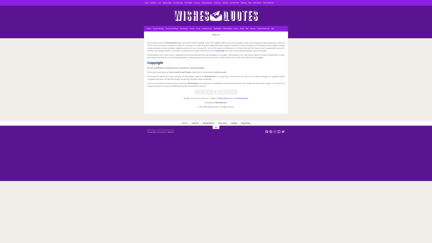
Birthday (153, 3)
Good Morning (178, 3)
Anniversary (184, 28)
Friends (192, 28)
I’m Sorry (197, 3)
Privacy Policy (242, 98)
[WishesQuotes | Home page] (216, 15)
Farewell (225, 3)
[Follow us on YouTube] (279, 131)
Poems (235, 28)
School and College (171, 28)
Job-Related (217, 28)
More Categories (268, 3)
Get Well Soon (234, 3)
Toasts (242, 28)
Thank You (217, 3)
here (261, 57)
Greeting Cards (207, 28)
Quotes (149, 28)
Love (159, 3)
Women (252, 28)
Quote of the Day (158, 28)
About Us (185, 123)
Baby (250, 3)
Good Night (188, 3)
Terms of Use (223, 98)
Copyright (234, 123)
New (272, 28)
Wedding (244, 3)
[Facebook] (266, 131)
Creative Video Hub (263, 28)
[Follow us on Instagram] (275, 131)
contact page (219, 51)
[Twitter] (283, 131)
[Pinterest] (270, 131)
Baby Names (257, 3)
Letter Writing (227, 28)
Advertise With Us (208, 123)
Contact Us (195, 123)
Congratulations (207, 3)
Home (147, 3)
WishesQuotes (161, 132)
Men (247, 28)
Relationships (167, 3)
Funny (198, 28)
